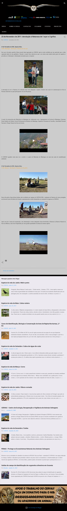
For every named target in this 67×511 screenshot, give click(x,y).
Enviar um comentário (8, 270)
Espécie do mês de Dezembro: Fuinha (14, 428)
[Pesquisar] (65, 3)
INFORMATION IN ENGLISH (13, 21)
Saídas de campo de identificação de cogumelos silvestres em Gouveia (27, 465)
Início (4, 26)
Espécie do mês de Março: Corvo (13, 367)
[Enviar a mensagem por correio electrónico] (6, 261)
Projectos (57, 26)
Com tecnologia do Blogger (35, 507)
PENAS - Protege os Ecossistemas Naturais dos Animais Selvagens (25, 449)
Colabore (37, 26)
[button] (65, 37)
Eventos (48, 26)
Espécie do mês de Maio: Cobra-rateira (15, 303)
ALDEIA (4, 31)
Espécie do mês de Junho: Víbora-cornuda (16, 387)
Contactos (27, 26)
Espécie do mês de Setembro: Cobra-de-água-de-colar (21, 346)
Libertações (8, 264)
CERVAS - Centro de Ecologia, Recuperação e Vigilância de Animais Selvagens (29, 408)
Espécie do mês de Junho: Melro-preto (15, 283)
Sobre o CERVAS (14, 26)
